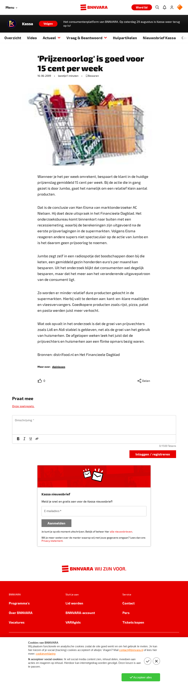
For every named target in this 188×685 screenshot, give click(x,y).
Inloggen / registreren (152, 454)
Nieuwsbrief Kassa (159, 38)
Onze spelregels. (23, 406)
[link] (58, 366)
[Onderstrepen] (31, 439)
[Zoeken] (157, 7)
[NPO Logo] (179, 7)
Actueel (49, 38)
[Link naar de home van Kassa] (11, 23)
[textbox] (94, 424)
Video (32, 38)
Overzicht (12, 38)
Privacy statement (52, 540)
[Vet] (18, 439)
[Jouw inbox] (164, 7)
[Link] (37, 439)
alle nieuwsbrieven (121, 531)
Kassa (27, 24)
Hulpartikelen (125, 38)
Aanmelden (56, 523)
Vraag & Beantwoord (84, 38)
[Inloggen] (172, 7)
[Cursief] (24, 439)
